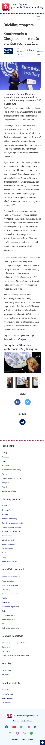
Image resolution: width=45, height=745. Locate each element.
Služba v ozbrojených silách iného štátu (15, 656)
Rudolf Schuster (7, 698)
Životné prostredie (30, 51)
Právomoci (5, 457)
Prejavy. (22, 339)
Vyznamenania (7, 536)
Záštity (4, 553)
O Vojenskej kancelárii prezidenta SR (14, 643)
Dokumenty (6, 590)
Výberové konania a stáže (10, 594)
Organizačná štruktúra (10, 585)
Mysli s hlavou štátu (9, 491)
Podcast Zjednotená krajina (11, 478)
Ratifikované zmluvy (9, 544)
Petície (4, 557)
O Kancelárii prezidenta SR (11, 577)
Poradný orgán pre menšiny (11, 470)
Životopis (5, 453)
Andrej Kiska (6, 690)
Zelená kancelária (8, 624)
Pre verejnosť (6, 670)
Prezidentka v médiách (10, 562)
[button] (39, 382)
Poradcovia (6, 466)
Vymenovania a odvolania (11, 531)
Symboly (5, 487)
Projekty (5, 598)
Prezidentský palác (8, 620)
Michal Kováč (6, 703)
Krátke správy (7, 510)
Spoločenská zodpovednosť (11, 628)
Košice (4, 611)
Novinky (5, 514)
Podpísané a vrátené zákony (11, 527)
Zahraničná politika (20, 53)
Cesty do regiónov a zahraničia (12, 523)
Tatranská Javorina (8, 615)
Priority (4, 461)
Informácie (5, 602)
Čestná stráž (6, 647)
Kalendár (5, 506)
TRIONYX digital (27, 739)
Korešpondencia (7, 549)
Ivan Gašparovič (7, 694)
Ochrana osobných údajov (11, 607)
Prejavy (4, 474)
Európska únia (40, 53)
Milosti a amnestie (8, 540)
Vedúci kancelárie (8, 581)
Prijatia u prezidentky (9, 519)
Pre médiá (5, 675)
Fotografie (5, 483)
